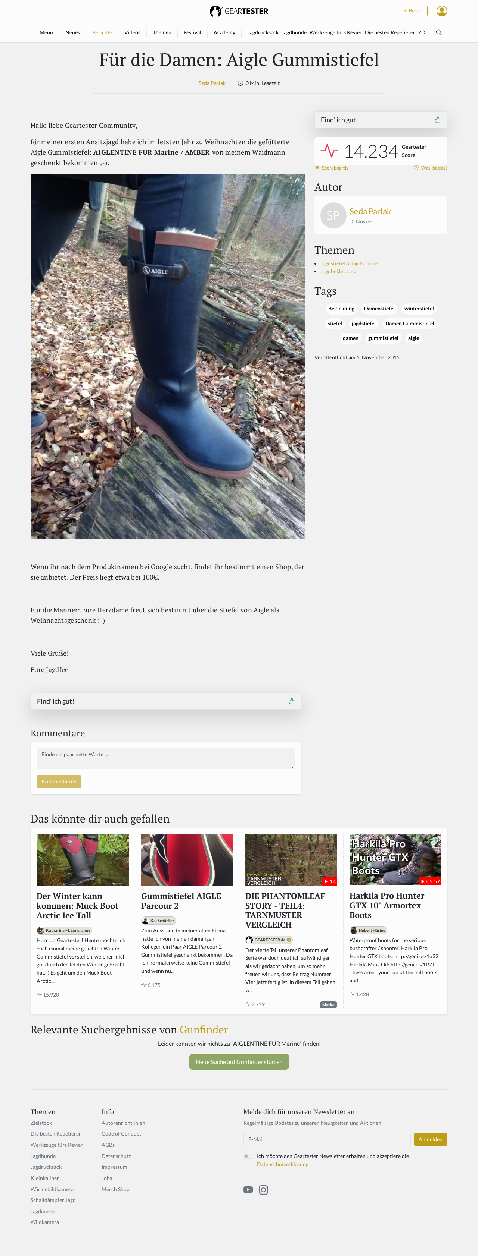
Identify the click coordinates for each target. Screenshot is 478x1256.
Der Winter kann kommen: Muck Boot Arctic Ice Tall (77, 906)
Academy (224, 32)
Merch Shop (116, 1189)
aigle (413, 338)
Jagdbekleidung (338, 271)
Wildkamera (45, 1222)
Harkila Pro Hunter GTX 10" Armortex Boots (387, 905)
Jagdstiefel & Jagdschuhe (349, 263)
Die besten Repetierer (390, 32)
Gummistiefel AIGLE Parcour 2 (181, 901)
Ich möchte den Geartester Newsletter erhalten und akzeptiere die (333, 1160)
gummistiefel (383, 338)
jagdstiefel (364, 323)
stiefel (335, 323)
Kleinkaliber (45, 1178)
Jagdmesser (44, 1211)
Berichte (102, 32)
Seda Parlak (212, 83)
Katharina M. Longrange (68, 930)
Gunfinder (204, 1029)
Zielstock (41, 1123)
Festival (192, 32)
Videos (132, 32)
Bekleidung (341, 309)
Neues (72, 32)
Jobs (107, 1178)
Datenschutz (116, 1156)
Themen (162, 32)
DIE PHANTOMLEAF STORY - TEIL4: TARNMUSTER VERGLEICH (285, 910)
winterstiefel (419, 309)
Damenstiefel (379, 309)
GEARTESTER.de (270, 939)
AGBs (108, 1145)
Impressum (114, 1167)
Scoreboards (334, 168)
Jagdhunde (294, 32)
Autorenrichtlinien (123, 1123)
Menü (46, 32)
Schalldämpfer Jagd (53, 1200)
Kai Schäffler (162, 920)
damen (350, 338)
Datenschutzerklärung (282, 1164)
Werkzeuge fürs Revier (336, 32)
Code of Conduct (121, 1133)
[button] (442, 10)
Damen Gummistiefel (409, 323)
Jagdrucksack (263, 32)
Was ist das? (433, 168)
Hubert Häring (372, 930)
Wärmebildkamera (52, 1189)
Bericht (416, 10)
